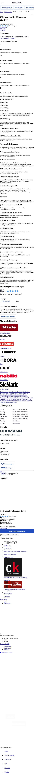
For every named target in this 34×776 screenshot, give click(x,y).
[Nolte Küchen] (28, 733)
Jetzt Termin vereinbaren (17, 531)
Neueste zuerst (7, 646)
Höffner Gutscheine (13, 667)
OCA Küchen (24, 399)
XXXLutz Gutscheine (21, 664)
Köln (24, 661)
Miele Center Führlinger (10, 554)
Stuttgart (28, 661)
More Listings (3, 599)
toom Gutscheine (12, 666)
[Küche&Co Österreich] (23, 740)
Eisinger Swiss (13, 402)
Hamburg (16, 660)
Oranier (9, 397)
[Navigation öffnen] (2, 2)
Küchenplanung (8, 672)
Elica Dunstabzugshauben (21, 397)
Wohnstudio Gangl (8, 557)
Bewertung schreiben (8, 316)
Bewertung (6, 649)
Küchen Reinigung (8, 674)
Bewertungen (7, 603)
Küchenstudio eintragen (10, 689)
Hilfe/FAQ (6, 678)
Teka (13, 397)
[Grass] (25, 718)
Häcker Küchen (17, 399)
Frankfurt (21, 661)
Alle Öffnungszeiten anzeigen (7, 38)
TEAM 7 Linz (7, 546)
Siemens (5, 663)
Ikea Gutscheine (12, 664)
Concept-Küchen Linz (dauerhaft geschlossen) (15, 577)
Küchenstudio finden (9, 657)
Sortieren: (5, 644)
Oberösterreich (7, 661)
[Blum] (10, 718)
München (20, 660)
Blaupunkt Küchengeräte (16, 395)
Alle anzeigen (3, 528)
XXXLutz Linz (7, 548)
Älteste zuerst (7, 648)
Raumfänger (7, 596)
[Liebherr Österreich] (19, 726)
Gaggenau (21, 393)
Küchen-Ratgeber (8, 675)
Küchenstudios (7, 7)
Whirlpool (30, 397)
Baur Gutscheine (20, 666)
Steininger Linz (8, 593)
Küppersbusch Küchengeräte (17, 396)
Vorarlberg (25, 660)
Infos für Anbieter (8, 684)
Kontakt (7, 772)
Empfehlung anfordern (9, 658)
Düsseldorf (15, 661)
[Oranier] (13, 733)
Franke (31, 661)
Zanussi (2, 399)
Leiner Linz (7, 580)
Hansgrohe (3, 402)
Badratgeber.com (8, 679)
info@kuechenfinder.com (6, 697)
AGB (6, 763)
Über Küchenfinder (9, 677)
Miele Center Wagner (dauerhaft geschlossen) (15, 551)
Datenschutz (8, 759)
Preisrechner (19, 7)
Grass (7, 402)
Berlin (12, 660)
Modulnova (23, 400)
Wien (12, 661)
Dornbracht (29, 400)
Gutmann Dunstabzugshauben (19, 392)
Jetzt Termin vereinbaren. (22, 115)
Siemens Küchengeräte (6, 392)
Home (1, 12)
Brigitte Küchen (8, 399)
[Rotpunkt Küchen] (10, 740)
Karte (5, 602)
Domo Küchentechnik (13, 393)
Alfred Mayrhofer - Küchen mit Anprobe (14, 589)
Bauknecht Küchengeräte (13, 400)
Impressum (7, 768)
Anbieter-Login (9, 690)
